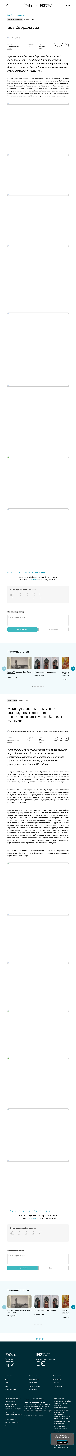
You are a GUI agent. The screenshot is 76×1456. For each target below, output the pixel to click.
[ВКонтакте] (56, 45)
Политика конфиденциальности (61, 1446)
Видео (7, 1382)
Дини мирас (33, 1389)
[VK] (7, 1365)
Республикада (57, 1386)
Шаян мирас (57, 1379)
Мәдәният (56, 1382)
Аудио (7, 1386)
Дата (42, 46)
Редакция (12, 572)
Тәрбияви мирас (34, 1386)
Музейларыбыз (34, 1379)
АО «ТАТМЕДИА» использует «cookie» (60, 1428)
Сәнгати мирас (57, 1376)
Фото (6, 1379)
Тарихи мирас (39, 572)
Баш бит (10, 15)
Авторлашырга (22, 629)
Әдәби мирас (12, 700)
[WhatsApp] (67, 45)
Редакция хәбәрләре (15, 19)
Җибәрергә (53, 629)
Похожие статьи (18, 651)
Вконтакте (32, 580)
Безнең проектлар (10, 1389)
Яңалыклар (21, 15)
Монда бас (62, 1442)
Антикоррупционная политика (33, 1415)
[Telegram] (61, 45)
